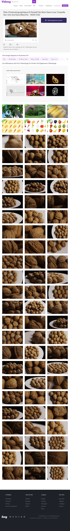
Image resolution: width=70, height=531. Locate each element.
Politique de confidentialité (50, 518)
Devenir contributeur (11, 506)
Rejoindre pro (49, 5)
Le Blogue (62, 503)
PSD (34, 5)
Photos (21, 5)
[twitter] (13, 517)
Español (43, 501)
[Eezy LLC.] (4, 516)
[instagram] (18, 517)
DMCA (27, 506)
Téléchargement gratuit (54, 20)
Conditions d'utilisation (36, 518)
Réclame (27, 501)
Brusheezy (8, 498)
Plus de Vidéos (27, 5)
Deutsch (43, 506)
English (43, 498)
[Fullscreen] (35, 36)
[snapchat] (21, 517)
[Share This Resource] (36, 40)
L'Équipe (61, 501)
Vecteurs (15, 5)
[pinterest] (16, 517)
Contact (61, 506)
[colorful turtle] (35, 91)
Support (27, 503)
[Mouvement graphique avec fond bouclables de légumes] (12, 126)
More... (43, 508)
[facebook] (10, 517)
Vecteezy (8, 501)
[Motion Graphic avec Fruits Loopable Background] (57, 126)
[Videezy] (6, 2)
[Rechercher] (34, 1)
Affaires (27, 498)
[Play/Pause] (6, 36)
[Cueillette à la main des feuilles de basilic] (35, 111)
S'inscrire (65, 5)
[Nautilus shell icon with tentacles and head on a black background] (55, 91)
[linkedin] (24, 517)
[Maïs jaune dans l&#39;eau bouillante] (57, 111)
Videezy (7, 503)
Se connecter (57, 5)
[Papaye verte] (12, 111)
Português (44, 503)
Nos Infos (61, 498)
